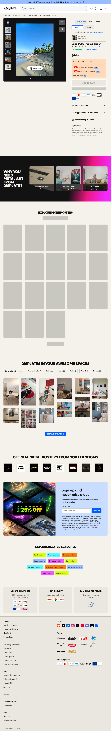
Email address (66, 506)
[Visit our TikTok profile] (63, 625)
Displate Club (8, 683)
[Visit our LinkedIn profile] (68, 625)
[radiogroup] (88, 22)
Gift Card (6, 716)
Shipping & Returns (10, 629)
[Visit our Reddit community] (58, 625)
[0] (91, 8)
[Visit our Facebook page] (96, 625)
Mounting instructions (11, 645)
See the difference (96, 32)
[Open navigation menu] (106, 8)
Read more (102, 47)
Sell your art (7, 706)
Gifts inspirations (9, 720)
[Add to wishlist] (62, 22)
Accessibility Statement (11, 675)
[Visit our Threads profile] (92, 625)
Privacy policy (89, 518)
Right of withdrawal (10, 641)
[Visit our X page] (77, 625)
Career (6, 695)
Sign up (96, 510)
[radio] (81, 22)
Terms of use (8, 637)
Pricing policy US (9, 660)
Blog (5, 691)
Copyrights (7, 653)
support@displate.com (79, 529)
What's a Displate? (10, 679)
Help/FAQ (7, 633)
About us (6, 687)
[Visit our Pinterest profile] (82, 625)
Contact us (7, 649)
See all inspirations (55, 434)
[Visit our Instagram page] (73, 625)
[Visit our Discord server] (87, 625)
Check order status (10, 625)
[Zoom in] (62, 29)
